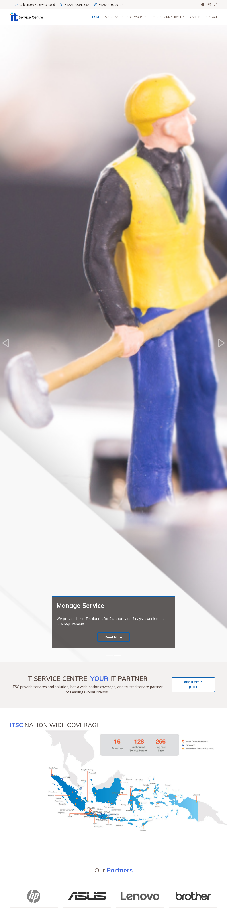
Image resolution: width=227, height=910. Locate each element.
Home (96, 17)
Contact (211, 17)
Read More (113, 637)
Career (195, 17)
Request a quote (193, 684)
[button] (5, 343)
